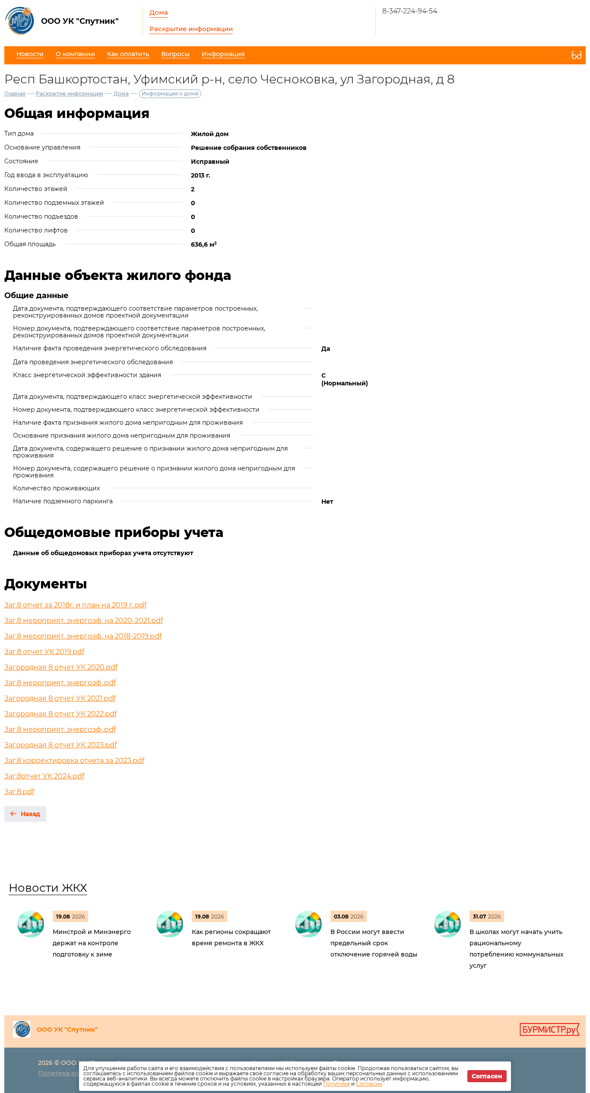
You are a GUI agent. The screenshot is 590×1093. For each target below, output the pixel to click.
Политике (336, 1083)
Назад (30, 814)
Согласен (487, 1076)
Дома (158, 12)
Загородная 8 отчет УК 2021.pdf (59, 698)
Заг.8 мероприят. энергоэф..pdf (60, 683)
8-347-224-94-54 (409, 11)
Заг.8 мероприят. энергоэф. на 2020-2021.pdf (83, 620)
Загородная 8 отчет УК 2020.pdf (60, 667)
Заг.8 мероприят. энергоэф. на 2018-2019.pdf (83, 636)
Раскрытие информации (191, 29)
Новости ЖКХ (48, 888)
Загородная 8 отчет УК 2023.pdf (60, 745)
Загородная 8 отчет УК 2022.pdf (60, 714)
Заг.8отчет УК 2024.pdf (44, 776)
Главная (14, 93)
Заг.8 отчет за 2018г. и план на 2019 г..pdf (75, 605)
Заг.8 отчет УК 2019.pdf (44, 652)
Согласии (369, 1083)
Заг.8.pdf (19, 792)
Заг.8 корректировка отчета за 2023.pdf (74, 760)
